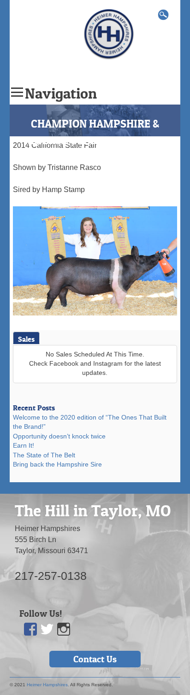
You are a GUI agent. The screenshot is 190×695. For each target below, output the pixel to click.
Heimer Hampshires (47, 684)
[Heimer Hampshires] (108, 33)
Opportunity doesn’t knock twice (59, 436)
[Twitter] (47, 629)
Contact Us (95, 659)
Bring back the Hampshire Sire (57, 464)
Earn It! (23, 445)
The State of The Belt (44, 455)
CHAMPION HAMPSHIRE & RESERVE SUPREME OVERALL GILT (95, 140)
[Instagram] (64, 629)
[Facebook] (31, 629)
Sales (26, 339)
